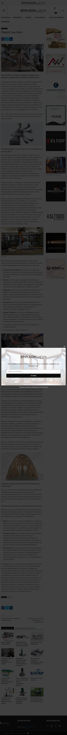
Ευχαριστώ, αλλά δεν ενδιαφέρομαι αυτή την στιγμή (33, 387)
